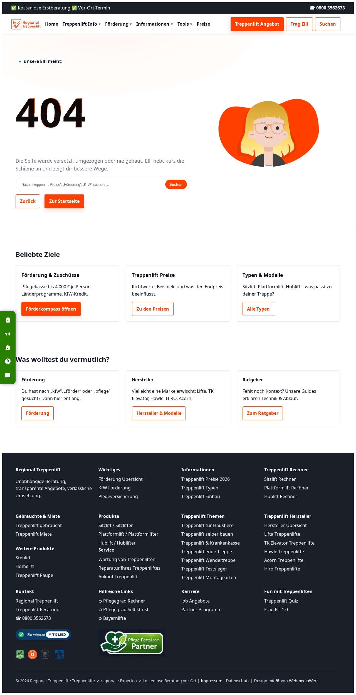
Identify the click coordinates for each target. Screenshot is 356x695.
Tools (184, 24)
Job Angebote (195, 601)
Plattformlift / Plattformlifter (128, 534)
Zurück (28, 201)
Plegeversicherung (118, 496)
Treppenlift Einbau (200, 496)
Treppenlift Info (82, 24)
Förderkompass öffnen (51, 309)
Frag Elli (299, 24)
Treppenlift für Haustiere (207, 525)
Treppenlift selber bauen (207, 534)
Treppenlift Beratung (38, 609)
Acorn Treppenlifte (283, 560)
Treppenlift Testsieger (204, 569)
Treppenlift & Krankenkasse (210, 543)
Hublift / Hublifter (117, 543)
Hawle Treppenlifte (284, 551)
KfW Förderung (114, 488)
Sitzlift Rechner (280, 479)
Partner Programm (201, 609)
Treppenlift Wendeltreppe (208, 560)
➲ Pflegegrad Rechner (121, 601)
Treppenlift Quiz (281, 601)
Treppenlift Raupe (34, 575)
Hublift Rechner (280, 496)
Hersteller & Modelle (159, 413)
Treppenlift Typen (199, 488)
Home (51, 24)
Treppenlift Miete (34, 534)
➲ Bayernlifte (112, 618)
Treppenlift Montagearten (208, 577)
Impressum (211, 680)
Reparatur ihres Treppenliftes (129, 568)
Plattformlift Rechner (286, 488)
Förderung (118, 24)
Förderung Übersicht (120, 479)
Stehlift (23, 558)
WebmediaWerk (304, 680)
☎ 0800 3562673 (327, 8)
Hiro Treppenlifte (282, 569)
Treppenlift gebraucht (39, 525)
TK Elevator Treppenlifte (289, 543)
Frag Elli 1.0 (276, 609)
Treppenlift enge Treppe (206, 551)
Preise (203, 24)
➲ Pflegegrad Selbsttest (123, 609)
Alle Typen (258, 309)
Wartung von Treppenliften (126, 559)
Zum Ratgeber (262, 413)
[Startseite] (26, 24)
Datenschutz (237, 680)
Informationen (154, 24)
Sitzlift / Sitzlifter (115, 525)
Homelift (25, 566)
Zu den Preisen (153, 309)
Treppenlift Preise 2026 (205, 479)
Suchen (328, 24)
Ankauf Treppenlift (118, 577)
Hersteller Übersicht (285, 525)
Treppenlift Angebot (257, 24)
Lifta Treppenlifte (282, 534)
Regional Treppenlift (37, 601)
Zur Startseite (64, 201)
